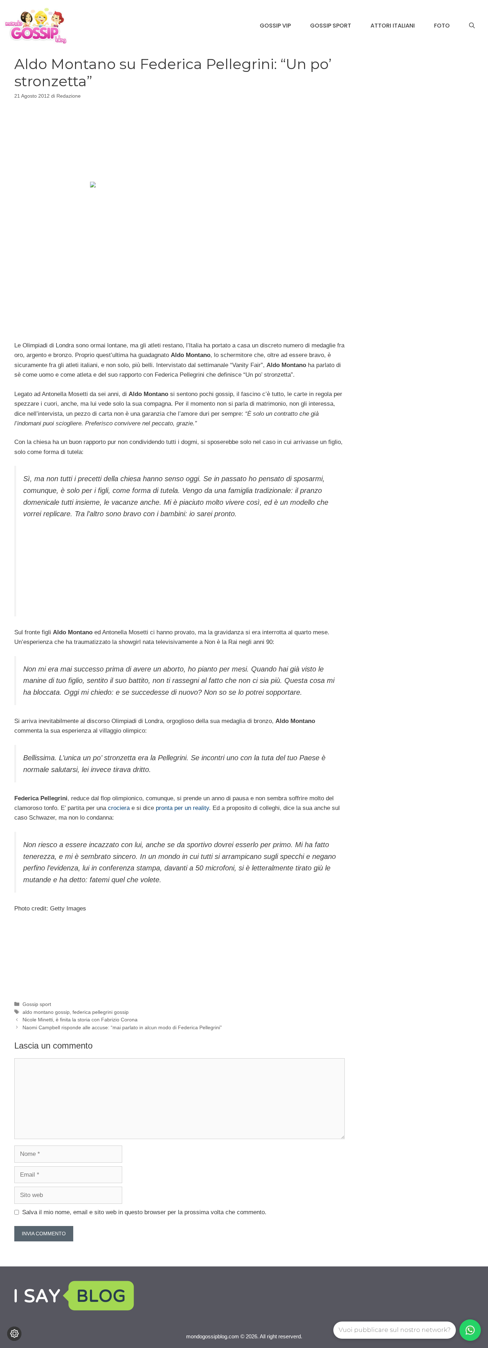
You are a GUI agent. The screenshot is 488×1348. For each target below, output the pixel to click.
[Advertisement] (179, 139)
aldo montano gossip (46, 1012)
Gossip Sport (330, 25)
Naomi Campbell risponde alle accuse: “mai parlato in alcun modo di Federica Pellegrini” (122, 1027)
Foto (442, 25)
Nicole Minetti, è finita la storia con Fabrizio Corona (80, 1019)
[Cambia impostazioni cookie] (14, 1334)
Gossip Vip (275, 25)
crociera (119, 808)
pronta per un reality (182, 808)
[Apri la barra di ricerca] (471, 26)
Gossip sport (37, 1004)
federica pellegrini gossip (101, 1012)
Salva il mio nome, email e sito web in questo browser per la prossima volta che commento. (144, 1212)
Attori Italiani (392, 25)
